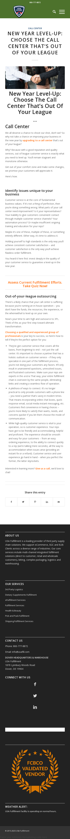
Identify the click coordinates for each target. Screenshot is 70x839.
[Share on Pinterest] (35, 501)
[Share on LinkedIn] (47, 501)
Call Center (35, 28)
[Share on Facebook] (11, 501)
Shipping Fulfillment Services (19, 621)
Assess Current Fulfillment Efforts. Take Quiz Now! (35, 284)
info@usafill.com (20, 651)
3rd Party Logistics (14, 589)
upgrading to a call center (37, 140)
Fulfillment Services (14, 605)
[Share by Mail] (59, 501)
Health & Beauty (13, 610)
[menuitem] (52, 11)
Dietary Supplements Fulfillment (21, 594)
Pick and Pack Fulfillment (17, 615)
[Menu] (60, 11)
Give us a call (42, 468)
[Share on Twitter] (23, 501)
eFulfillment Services (15, 600)
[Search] (52, 11)
